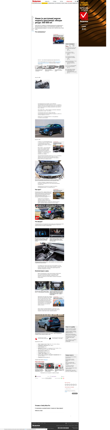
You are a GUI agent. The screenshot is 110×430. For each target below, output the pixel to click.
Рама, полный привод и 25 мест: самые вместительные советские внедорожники (72, 62)
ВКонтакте (46, 359)
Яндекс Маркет (71, 425)
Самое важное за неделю (69, 387)
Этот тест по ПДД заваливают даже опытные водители (71, 66)
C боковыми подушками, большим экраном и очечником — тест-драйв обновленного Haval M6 (71, 332)
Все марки (33, 31)
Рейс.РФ (74, 428)
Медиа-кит (52, 428)
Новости (47, 1)
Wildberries (66, 425)
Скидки (66, 3)
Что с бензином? (58, 3)
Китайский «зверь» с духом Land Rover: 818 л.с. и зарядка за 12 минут (71, 371)
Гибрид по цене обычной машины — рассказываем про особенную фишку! (71, 334)
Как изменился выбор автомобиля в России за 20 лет (71, 357)
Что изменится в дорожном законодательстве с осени (70, 366)
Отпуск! (63, 3)
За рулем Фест (34, 423)
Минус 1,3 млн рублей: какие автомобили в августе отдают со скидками (70, 363)
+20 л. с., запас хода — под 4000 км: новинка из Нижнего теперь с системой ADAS (71, 340)
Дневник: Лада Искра (76, 3)
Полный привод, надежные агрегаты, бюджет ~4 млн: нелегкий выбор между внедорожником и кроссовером (72, 70)
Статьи (54, 1)
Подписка (76, 425)
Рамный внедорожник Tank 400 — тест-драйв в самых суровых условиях (71, 337)
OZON (63, 425)
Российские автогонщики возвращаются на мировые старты (71, 57)
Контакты (48, 428)
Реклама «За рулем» (75, 427)
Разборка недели (51, 3)
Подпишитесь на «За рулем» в (49, 372)
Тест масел (70, 3)
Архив (77, 428)
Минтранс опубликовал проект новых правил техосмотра (71, 368)
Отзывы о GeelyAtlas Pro (42, 405)
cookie (25, 429)
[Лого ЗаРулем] (36, 1)
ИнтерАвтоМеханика (37, 3)
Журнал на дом (44, 3)
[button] (45, 429)
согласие (66, 391)
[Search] (77, 423)
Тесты (61, 1)
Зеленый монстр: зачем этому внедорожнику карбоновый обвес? (71, 48)
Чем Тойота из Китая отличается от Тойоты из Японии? (71, 53)
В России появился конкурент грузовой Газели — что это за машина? (70, 360)
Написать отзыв (38, 410)
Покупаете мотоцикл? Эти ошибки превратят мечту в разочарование (71, 329)
